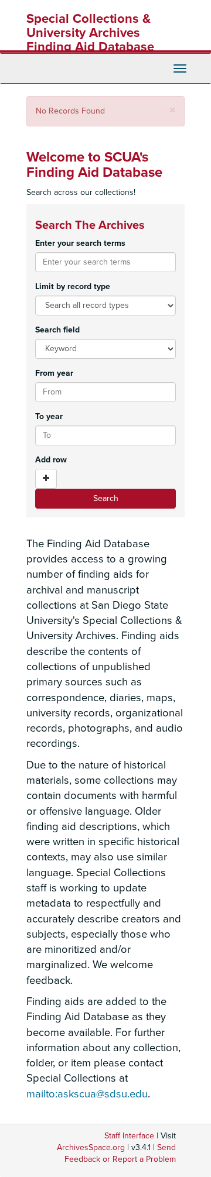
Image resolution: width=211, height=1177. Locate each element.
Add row (51, 460)
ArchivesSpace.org (91, 1147)
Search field (57, 330)
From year (54, 373)
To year (49, 416)
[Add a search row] (46, 479)
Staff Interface (129, 1136)
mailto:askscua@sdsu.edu (87, 1093)
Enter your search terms (80, 243)
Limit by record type (72, 286)
